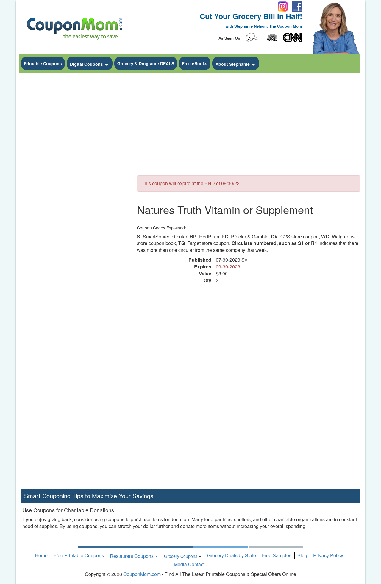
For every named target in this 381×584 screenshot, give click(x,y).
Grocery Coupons (180, 556)
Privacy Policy (328, 555)
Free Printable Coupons (79, 555)
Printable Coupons (43, 63)
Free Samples (276, 555)
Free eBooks (194, 63)
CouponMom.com (142, 574)
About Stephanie (233, 64)
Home (41, 555)
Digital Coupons (86, 64)
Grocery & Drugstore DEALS (145, 63)
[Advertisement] (74, 165)
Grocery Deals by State (231, 555)
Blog (302, 555)
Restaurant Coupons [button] (132, 555)
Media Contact (189, 564)
